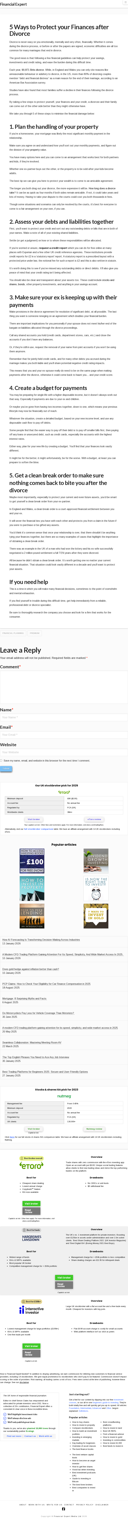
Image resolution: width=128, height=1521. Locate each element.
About (23, 1505)
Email (6, 727)
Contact (69, 1505)
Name (6, 709)
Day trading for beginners (83, 1443)
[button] (125, 2)
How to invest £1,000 (112, 1443)
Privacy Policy (85, 1505)
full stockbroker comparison (38, 829)
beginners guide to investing (105, 1402)
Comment (10, 666)
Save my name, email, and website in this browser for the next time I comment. (47, 760)
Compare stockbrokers (82, 1428)
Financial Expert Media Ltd (67, 1516)
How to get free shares (82, 1466)
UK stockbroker (50, 785)
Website (8, 744)
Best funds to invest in (113, 1446)
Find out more (14, 1436)
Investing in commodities (114, 1440)
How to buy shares (80, 1422)
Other (108, 1408)
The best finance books (83, 1449)
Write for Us (54, 1505)
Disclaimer (102, 1505)
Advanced (96, 1408)
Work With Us (37, 1505)
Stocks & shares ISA (48, 1089)
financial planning (13, 633)
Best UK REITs (109, 1431)
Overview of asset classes (84, 1446)
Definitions (83, 1411)
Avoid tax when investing (83, 1469)
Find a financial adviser (113, 1434)
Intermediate (85, 1408)
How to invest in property (83, 1425)
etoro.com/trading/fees (94, 825)
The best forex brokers (82, 1484)
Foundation (74, 1408)
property (35, 149)
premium (34, 633)
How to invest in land (112, 1428)
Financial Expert (13, 4)
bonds (21, 284)
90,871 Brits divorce (33, 70)
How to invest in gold (112, 1437)
